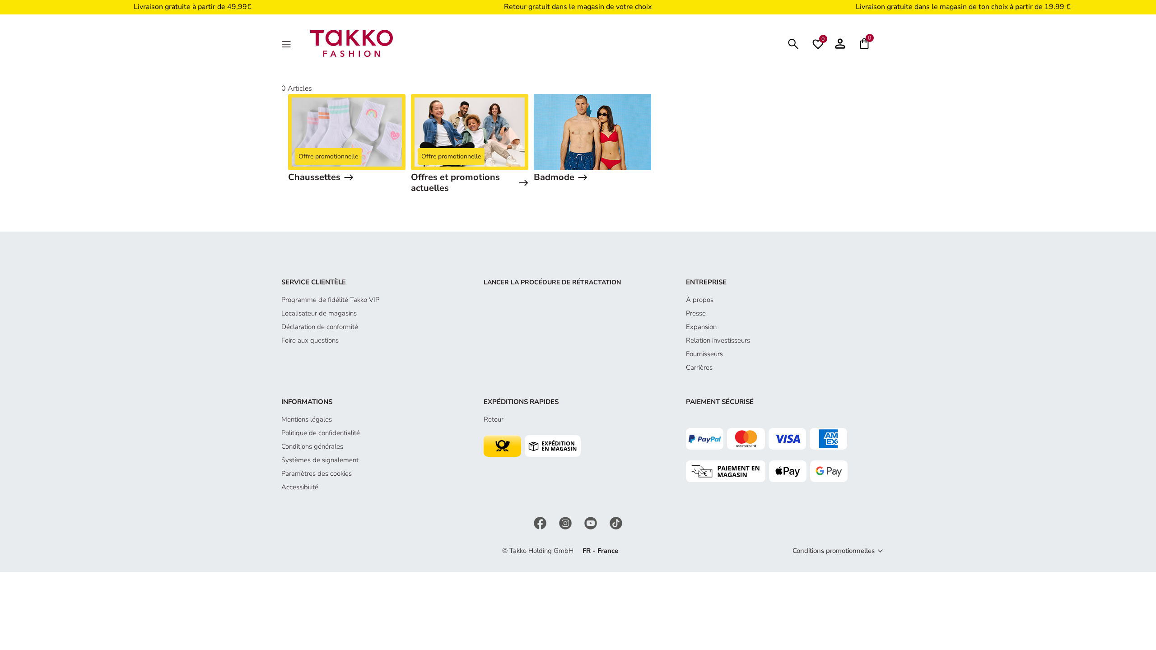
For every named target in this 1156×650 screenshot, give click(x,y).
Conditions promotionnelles (833, 550)
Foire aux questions (310, 340)
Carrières (699, 367)
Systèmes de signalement (320, 459)
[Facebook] (541, 522)
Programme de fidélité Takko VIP (330, 299)
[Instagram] (566, 522)
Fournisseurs (704, 353)
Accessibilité (299, 487)
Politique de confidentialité (320, 432)
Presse (696, 313)
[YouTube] (591, 522)
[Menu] (287, 43)
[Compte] (840, 43)
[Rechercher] (793, 43)
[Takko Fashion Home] (351, 42)
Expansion (701, 326)
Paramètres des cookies (316, 473)
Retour (493, 419)
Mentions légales (306, 419)
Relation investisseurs (718, 340)
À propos (699, 299)
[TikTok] (616, 522)
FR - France (600, 550)
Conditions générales (312, 446)
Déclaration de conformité (319, 326)
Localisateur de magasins (319, 313)
